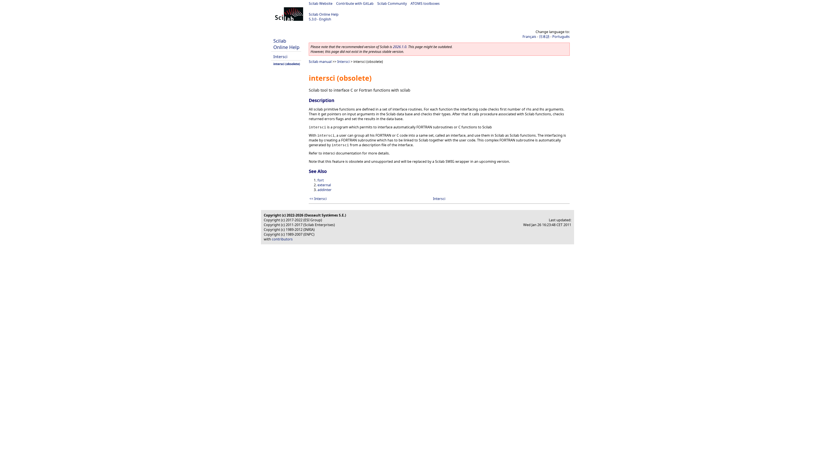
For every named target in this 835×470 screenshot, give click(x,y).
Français (529, 36)
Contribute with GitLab (355, 3)
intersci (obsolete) (286, 64)
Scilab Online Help (324, 14)
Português (561, 36)
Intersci (280, 56)
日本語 (544, 36)
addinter (324, 189)
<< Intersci (318, 198)
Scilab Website (320, 3)
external (324, 185)
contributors (282, 239)
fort (320, 180)
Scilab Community (392, 3)
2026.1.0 (399, 46)
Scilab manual (320, 61)
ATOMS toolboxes (425, 3)
